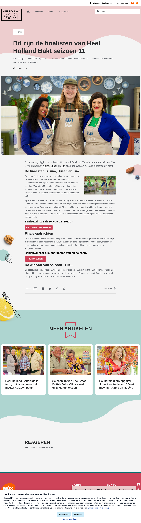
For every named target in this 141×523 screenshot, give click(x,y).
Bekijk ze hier (36, 259)
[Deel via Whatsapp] (64, 288)
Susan (54, 166)
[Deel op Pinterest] (57, 288)
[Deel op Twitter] (50, 288)
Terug (19, 32)
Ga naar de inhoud (70, 2)
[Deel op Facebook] (43, 288)
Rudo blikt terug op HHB (38, 227)
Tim (63, 166)
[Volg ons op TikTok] (138, 490)
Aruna (46, 166)
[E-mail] (35, 288)
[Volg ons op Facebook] (138, 484)
